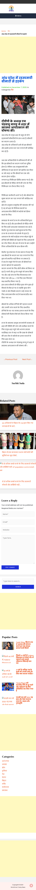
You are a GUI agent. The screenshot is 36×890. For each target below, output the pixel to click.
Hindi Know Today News (18, 887)
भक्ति (4, 784)
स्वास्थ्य (5, 790)
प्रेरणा (4, 777)
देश (9, 31)
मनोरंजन (5, 787)
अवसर (4, 764)
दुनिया (4, 771)
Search (18, 587)
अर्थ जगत (5, 761)
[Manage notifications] (31, 885)
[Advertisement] (18, 55)
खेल (3, 767)
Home (4, 31)
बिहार (4, 780)
